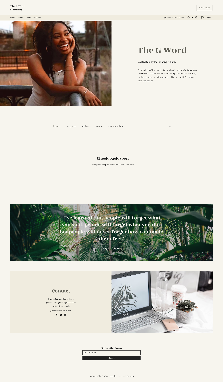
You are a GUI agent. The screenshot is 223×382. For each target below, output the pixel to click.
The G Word (17, 6)
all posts (56, 126)
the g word (71, 126)
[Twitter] (192, 17)
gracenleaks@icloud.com (174, 17)
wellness (86, 126)
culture (99, 126)
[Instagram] (188, 17)
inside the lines (116, 126)
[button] (170, 127)
